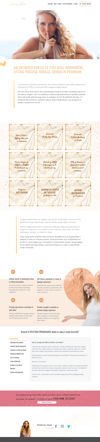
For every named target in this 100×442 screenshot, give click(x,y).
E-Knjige (75, 4)
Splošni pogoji (76, 439)
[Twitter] (69, 426)
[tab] (18, 339)
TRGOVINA (50, 4)
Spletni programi (67, 4)
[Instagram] (62, 426)
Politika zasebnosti (86, 439)
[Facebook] (56, 426)
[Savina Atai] (17, 4)
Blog (55, 4)
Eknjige (60, 4)
